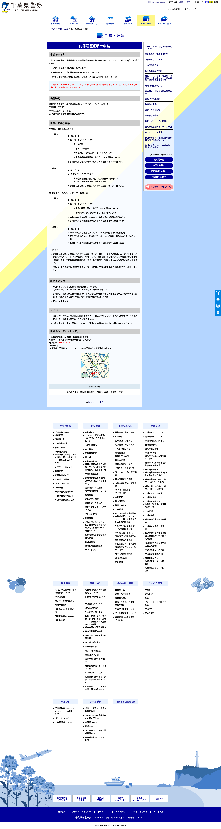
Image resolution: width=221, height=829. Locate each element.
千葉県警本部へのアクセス (62, 799)
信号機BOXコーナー (94, 722)
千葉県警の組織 (62, 432)
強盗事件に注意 (122, 456)
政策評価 (59, 471)
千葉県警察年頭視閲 (64, 496)
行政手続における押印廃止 (156, 121)
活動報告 (59, 488)
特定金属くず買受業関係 (95, 627)
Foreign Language (125, 701)
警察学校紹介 (61, 605)
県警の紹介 (55, 24)
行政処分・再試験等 (93, 488)
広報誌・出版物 (62, 479)
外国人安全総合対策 (123, 554)
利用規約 (65, 701)
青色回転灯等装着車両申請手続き (158, 92)
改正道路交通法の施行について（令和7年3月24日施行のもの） (96, 528)
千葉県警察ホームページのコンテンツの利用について (65, 711)
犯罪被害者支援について (125, 613)
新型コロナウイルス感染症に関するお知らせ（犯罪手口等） (125, 547)
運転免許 (74, 24)
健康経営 (59, 435)
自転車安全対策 (151, 449)
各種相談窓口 (121, 598)
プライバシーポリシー (81, 812)
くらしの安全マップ (123, 449)
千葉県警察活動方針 (64, 492)
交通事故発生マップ (153, 497)
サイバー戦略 (121, 493)
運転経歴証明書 (92, 499)
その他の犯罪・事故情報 (125, 513)
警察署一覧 (159, 159)
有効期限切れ (91, 445)
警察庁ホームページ (138, 799)
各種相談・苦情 (164, 24)
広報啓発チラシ (151, 558)
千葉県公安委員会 (100, 799)
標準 (181, 2)
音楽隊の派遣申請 (152, 99)
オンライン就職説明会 (64, 601)
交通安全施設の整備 (153, 493)
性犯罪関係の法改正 (123, 540)
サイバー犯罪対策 (122, 490)
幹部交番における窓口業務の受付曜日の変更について (158, 139)
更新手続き (90, 432)
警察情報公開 (61, 452)
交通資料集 (150, 515)
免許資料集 (90, 542)
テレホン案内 (91, 514)
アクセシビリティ (139, 812)
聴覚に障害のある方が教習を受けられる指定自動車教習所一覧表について (95, 467)
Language (157, 2)
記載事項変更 (91, 453)
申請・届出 (146, 24)
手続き (148, 590)
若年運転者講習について (95, 491)
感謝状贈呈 (120, 562)
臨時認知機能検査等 (93, 546)
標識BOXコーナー (93, 726)
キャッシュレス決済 (153, 132)
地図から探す (159, 165)
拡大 (188, 2)
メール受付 (95, 701)
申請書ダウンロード (153, 60)
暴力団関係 (120, 501)
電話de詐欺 (120, 460)
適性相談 (89, 495)
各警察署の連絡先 (81, 799)
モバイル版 (158, 812)
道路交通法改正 (151, 470)
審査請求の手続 (151, 115)
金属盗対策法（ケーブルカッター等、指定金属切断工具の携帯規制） (125, 519)
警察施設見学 (151, 104)
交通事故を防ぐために (154, 432)
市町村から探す (159, 177)
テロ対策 (119, 509)
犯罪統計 (119, 437)
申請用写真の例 (92, 474)
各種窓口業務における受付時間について (158, 47)
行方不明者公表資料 (123, 479)
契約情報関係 (61, 443)
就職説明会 (60, 597)
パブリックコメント (64, 467)
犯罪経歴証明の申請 (153, 71)
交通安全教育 (151, 453)
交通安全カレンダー (153, 437)
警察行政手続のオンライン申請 (158, 127)
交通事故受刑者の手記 (154, 554)
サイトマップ (190, 9)
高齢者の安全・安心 (123, 464)
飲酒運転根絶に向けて (154, 441)
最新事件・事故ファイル (125, 432)
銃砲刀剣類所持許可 (153, 86)
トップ (52, 29)
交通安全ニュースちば (154, 550)
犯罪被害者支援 (62, 475)
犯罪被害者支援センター (125, 609)
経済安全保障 (121, 558)
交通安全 (110, 24)
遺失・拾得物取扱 (152, 110)
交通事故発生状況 (152, 501)
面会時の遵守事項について (156, 54)
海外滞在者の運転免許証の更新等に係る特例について (95, 481)
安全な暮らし (92, 24)
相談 (147, 598)
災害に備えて (121, 505)
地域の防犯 (120, 453)
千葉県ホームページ (119, 799)
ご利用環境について (64, 722)
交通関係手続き (151, 65)
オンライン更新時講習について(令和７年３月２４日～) (96, 438)
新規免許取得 (91, 461)
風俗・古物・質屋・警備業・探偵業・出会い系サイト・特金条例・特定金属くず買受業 (158, 78)
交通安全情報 (151, 445)
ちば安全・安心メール (161, 187)
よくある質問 (174, 9)
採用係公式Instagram (64, 616)
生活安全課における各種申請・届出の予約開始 (158, 146)
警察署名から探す (159, 171)
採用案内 (128, 24)
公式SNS (159, 799)
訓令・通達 (60, 448)
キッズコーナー (62, 483)
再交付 (88, 457)
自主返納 (89, 449)
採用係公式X (60, 620)
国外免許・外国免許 (93, 503)
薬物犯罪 (119, 497)
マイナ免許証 (91, 550)
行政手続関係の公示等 (64, 500)
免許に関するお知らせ (94, 522)
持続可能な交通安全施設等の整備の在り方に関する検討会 (155, 536)
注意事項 (89, 518)
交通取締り (150, 511)
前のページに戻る (95, 402)
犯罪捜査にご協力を (123, 441)
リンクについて (62, 718)
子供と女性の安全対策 (124, 468)
